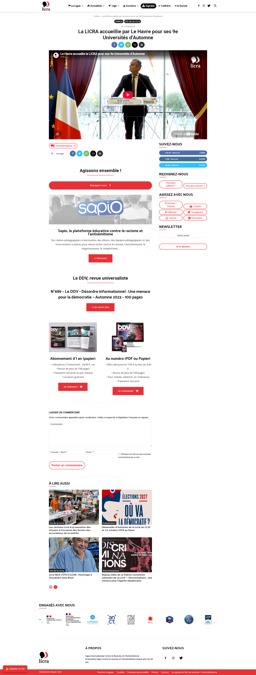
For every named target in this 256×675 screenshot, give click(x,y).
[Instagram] (204, 6)
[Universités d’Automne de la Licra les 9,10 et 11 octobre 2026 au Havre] (127, 507)
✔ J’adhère (164, 6)
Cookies (120, 672)
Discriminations (111, 570)
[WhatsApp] (128, 45)
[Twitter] (209, 6)
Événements (109, 523)
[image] (100, 209)
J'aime (202, 153)
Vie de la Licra (132, 21)
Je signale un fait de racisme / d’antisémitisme (194, 672)
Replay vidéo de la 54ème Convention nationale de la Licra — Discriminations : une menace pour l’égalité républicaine (127, 577)
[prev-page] (51, 587)
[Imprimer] (142, 45)
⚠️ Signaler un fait (15, 668)
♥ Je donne (181, 6)
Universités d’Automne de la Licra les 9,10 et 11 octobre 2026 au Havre (126, 529)
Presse (155, 672)
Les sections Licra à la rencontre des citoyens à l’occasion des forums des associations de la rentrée (70, 530)
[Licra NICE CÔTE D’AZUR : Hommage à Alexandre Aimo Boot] (74, 554)
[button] (215, 6)
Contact (165, 672)
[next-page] (55, 587)
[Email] (135, 45)
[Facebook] (199, 6)
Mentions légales (105, 672)
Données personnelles (138, 672)
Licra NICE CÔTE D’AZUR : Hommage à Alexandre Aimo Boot (70, 576)
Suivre (202, 159)
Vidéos (97, 16)
